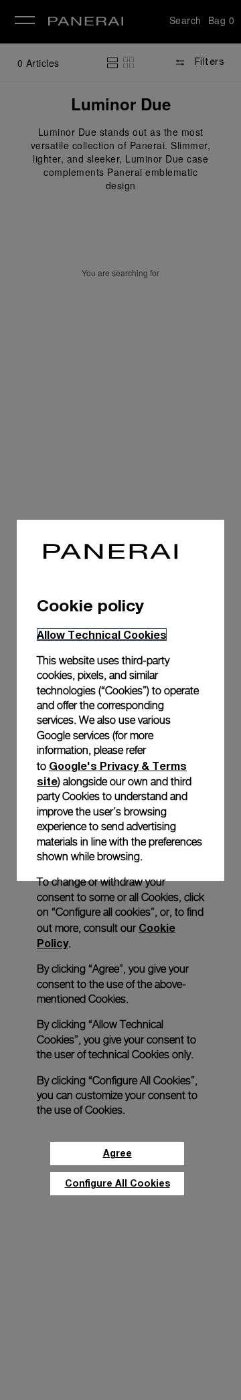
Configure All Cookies (117, 1183)
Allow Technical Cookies (102, 634)
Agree (117, 1153)
